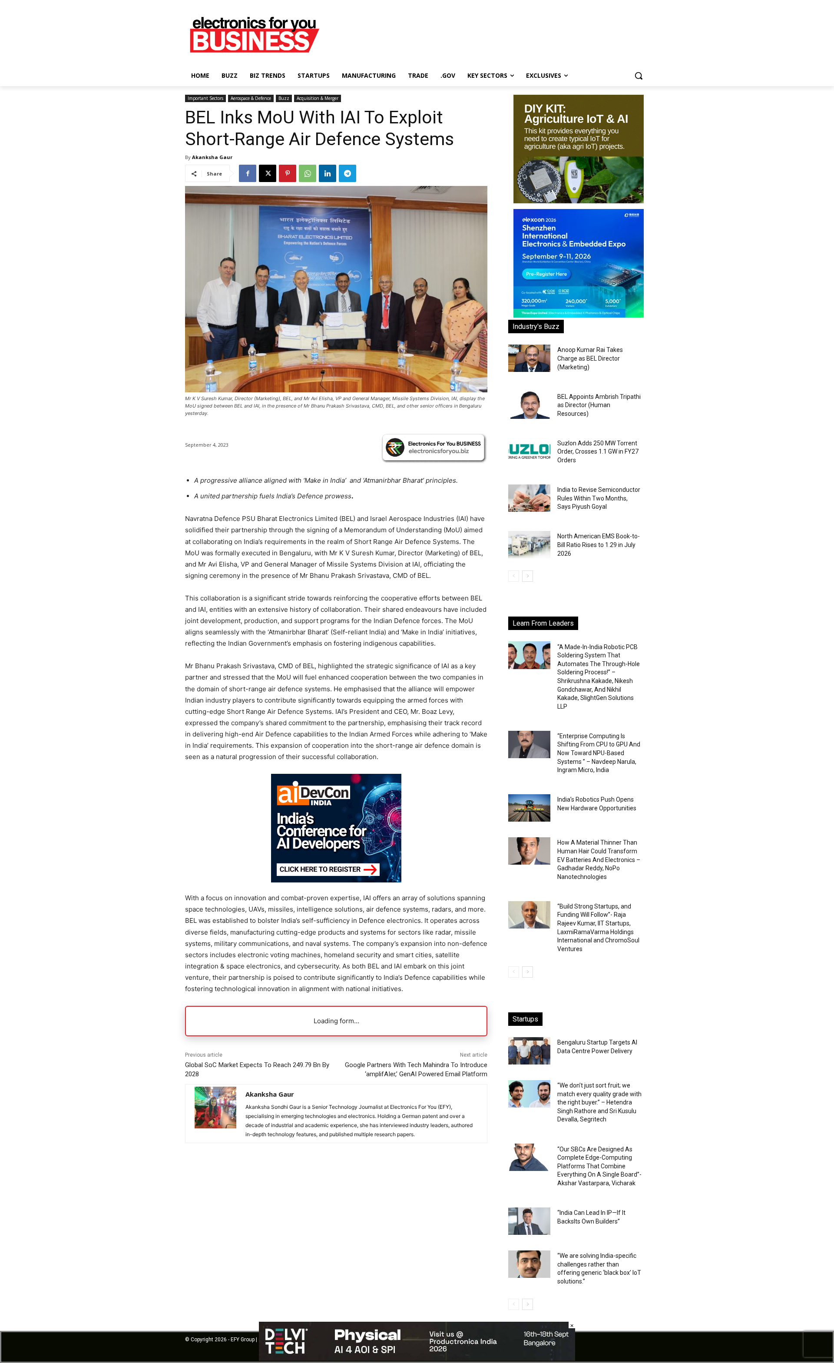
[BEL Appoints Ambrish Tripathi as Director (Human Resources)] (529, 404)
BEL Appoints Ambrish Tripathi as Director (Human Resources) (599, 405)
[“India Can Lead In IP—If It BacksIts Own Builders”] (529, 1221)
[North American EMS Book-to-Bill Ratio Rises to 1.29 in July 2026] (529, 544)
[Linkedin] (327, 173)
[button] (638, 75)
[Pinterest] (287, 173)
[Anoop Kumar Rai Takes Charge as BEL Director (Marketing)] (529, 358)
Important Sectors (205, 98)
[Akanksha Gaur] (215, 1114)
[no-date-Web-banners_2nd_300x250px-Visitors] (336, 880)
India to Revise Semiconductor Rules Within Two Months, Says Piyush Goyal (598, 498)
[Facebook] (247, 173)
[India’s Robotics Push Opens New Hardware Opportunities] (529, 808)
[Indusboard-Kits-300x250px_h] (578, 201)
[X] (267, 173)
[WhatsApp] (307, 173)
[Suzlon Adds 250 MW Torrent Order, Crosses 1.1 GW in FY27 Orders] (529, 451)
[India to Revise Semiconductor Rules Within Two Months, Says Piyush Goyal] (529, 498)
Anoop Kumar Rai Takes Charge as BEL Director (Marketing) (590, 358)
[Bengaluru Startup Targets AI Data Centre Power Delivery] (529, 1051)
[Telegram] (347, 173)
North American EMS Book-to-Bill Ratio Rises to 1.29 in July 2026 (598, 545)
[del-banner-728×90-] (417, 1358)
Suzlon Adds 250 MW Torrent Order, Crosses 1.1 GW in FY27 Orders (598, 452)
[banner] (578, 315)
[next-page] (527, 576)
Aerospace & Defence (251, 98)
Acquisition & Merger (317, 98)
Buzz (283, 98)
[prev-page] (513, 576)
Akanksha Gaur (212, 157)
